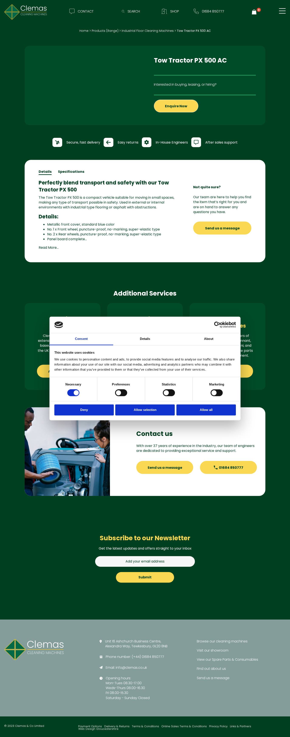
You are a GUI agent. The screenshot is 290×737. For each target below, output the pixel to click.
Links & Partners (240, 726)
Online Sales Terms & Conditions (184, 726)
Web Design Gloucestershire (98, 729)
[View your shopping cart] (254, 12)
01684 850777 (231, 467)
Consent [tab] (81, 339)
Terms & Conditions (145, 726)
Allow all (206, 410)
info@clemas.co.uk (131, 667)
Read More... (49, 248)
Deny (84, 410)
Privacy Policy (218, 726)
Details (45, 171)
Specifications (71, 171)
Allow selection (145, 410)
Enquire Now (176, 106)
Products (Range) (105, 31)
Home (84, 31)
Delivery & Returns (117, 726)
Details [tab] (145, 339)
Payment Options (90, 726)
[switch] (121, 392)
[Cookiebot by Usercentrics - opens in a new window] (217, 325)
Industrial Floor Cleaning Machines (148, 31)
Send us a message (222, 228)
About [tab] (208, 339)
